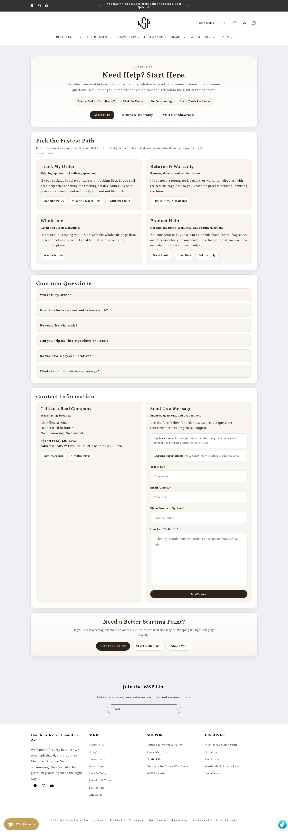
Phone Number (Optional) (167, 508)
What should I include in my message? (69, 371)
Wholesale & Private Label (223, 766)
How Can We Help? (164, 529)
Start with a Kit (148, 646)
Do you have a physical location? (65, 356)
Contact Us (102, 115)
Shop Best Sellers (113, 646)
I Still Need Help (119, 200)
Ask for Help (207, 255)
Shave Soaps (97, 759)
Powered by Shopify (95, 820)
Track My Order (157, 752)
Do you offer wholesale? (59, 325)
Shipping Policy (53, 200)
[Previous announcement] (100, 6)
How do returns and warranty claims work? (74, 310)
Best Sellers (96, 787)
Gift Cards (95, 794)
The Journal (213, 759)
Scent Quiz (184, 255)
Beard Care (96, 766)
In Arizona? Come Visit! (221, 744)
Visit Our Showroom (179, 115)
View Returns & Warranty (170, 200)
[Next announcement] (188, 6)
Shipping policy (179, 820)
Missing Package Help (86, 200)
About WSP (179, 646)
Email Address (160, 487)
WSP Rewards (156, 773)
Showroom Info (53, 455)
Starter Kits (96, 744)
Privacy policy (137, 820)
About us (211, 752)
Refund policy (117, 820)
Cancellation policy (202, 820)
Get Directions (80, 455)
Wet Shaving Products (71, 820)
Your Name (157, 466)
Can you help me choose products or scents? (74, 341)
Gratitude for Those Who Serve (167, 766)
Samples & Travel (100, 780)
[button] (68, 37)
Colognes (95, 752)
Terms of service (158, 820)
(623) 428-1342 (64, 441)
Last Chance (213, 773)
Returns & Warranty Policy (165, 744)
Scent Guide (161, 255)
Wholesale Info (53, 255)
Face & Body (97, 773)
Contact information (226, 820)
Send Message (198, 593)
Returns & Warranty (136, 115)
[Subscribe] (176, 709)
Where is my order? (55, 295)
